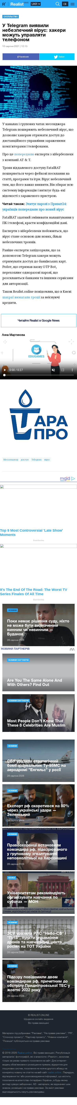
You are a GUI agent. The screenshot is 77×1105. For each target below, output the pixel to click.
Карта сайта (9, 1049)
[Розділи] (72, 2)
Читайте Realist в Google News (39, 320)
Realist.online (25, 1052)
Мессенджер (11, 459)
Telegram (36, 459)
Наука (11, 877)
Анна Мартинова (13, 334)
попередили (24, 154)
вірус (47, 459)
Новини (12, 610)
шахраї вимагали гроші (21, 297)
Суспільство (11, 16)
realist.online (55, 1072)
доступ (25, 459)
